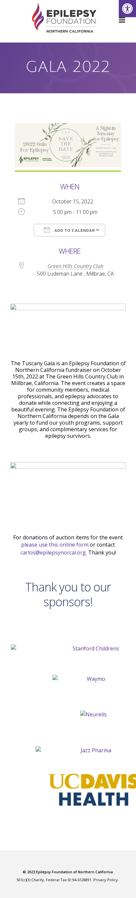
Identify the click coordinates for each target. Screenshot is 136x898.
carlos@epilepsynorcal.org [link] (53, 552)
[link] (127, 8)
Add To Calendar (74, 230)
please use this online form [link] (54, 544)
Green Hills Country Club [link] (75, 266)
